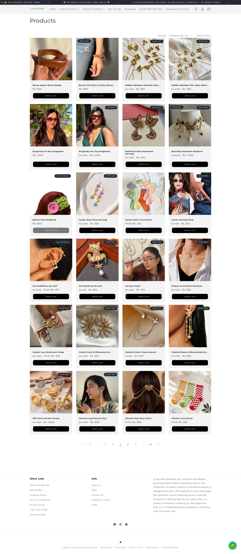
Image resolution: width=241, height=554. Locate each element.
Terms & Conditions (40, 500)
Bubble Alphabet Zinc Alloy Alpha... (190, 85)
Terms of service (136, 547)
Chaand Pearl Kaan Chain (138, 418)
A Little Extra (74, 548)
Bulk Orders (36, 490)
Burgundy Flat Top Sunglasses (94, 151)
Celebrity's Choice (101, 500)
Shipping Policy (38, 495)
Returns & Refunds (39, 485)
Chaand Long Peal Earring (92, 418)
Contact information (170, 547)
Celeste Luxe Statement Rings (48, 352)
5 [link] (120, 444)
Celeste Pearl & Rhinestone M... (95, 352)
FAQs (94, 505)
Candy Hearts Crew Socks (138, 220)
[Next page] (158, 444)
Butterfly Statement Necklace (187, 151)
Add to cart (51, 96)
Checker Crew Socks (182, 418)
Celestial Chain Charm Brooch (140, 352)
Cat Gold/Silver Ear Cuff (45, 286)
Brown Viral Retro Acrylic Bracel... (96, 85)
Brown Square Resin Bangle (47, 85)
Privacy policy (120, 547)
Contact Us (97, 495)
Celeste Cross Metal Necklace (187, 286)
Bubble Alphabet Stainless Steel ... (143, 85)
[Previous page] (83, 444)
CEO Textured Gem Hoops (46, 418)
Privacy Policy (37, 505)
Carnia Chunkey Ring (182, 220)
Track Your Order (39, 509)
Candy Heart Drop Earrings (93, 220)
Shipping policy (152, 547)
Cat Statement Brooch (90, 286)
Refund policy (106, 547)
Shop (94, 490)
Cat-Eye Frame (132, 286)
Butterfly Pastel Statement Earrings (139, 152)
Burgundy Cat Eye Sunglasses (48, 151)
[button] (69, 9)
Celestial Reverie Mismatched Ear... (190, 352)
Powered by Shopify (89, 548)
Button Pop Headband (44, 220)
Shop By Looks (37, 514)
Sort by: (162, 35)
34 (150, 444)
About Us (96, 485)
